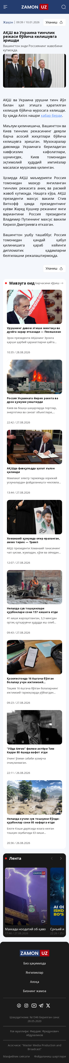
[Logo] (34, 7)
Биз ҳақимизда (34, 963)
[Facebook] (20, 1005)
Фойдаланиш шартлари (50, 1056)
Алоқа (34, 982)
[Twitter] (49, 1005)
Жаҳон (8, 22)
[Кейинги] (61, 858)
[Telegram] (42, 1005)
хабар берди (51, 115)
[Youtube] (34, 1005)
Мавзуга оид (21, 283)
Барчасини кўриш (47, 283)
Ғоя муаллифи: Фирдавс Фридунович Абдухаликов (34, 1033)
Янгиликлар (34, 972)
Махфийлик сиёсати (16, 1056)
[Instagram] (27, 1005)
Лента (15, 858)
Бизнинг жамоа (34, 991)
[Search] (63, 7)
